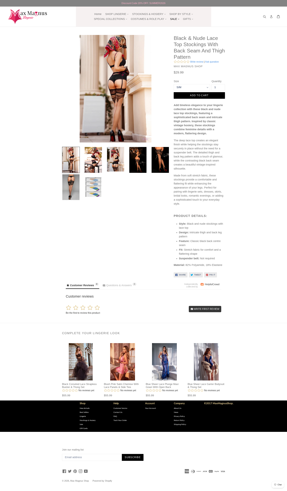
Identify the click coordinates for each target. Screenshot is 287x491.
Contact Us (117, 412)
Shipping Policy (180, 424)
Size (176, 81)
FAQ (115, 416)
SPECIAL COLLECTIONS (111, 18)
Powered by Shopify (102, 480)
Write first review (206, 309)
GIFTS (189, 18)
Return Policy (179, 420)
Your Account (150, 408)
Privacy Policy (179, 416)
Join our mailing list (73, 449)
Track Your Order (120, 420)
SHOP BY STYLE (181, 14)
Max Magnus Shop (79, 480)
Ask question (212, 61)
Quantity (217, 81)
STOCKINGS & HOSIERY (149, 14)
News (176, 412)
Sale (81, 424)
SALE (175, 18)
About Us (177, 408)
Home (97, 14)
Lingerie (83, 416)
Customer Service (120, 408)
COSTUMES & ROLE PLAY (149, 18)
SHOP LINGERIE (117, 14)
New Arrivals (85, 408)
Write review (196, 61)
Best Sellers (84, 412)
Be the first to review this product (83, 313)
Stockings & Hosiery (88, 420)
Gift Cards (84, 428)
